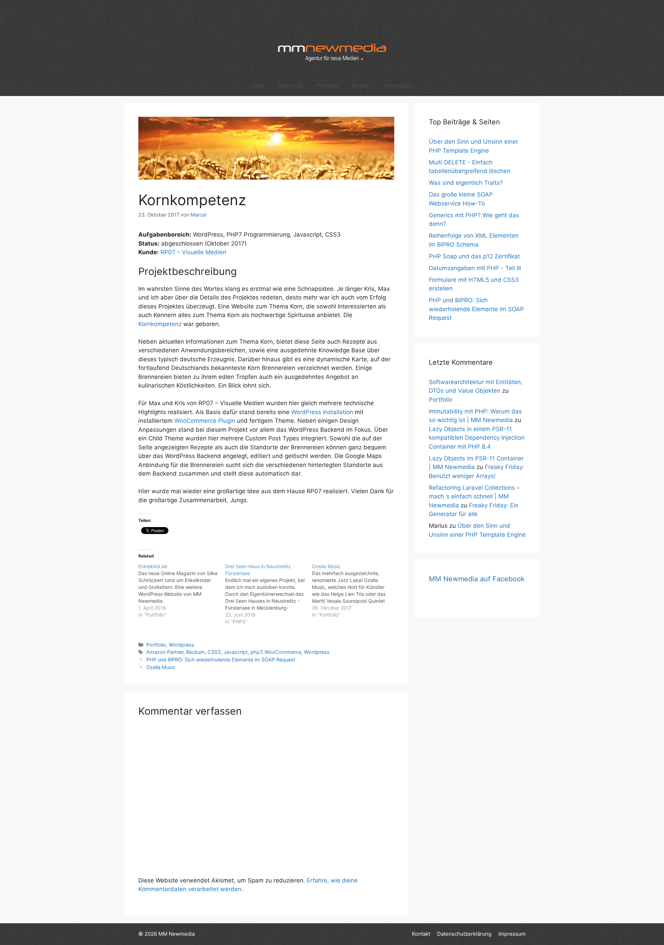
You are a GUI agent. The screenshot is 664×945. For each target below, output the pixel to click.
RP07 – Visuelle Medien (193, 252)
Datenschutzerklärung (464, 933)
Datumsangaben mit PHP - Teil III (475, 268)
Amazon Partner (164, 652)
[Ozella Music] (355, 590)
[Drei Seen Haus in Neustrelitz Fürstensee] (268, 594)
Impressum (398, 85)
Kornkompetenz (160, 324)
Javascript (235, 652)
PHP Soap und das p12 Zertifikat (474, 256)
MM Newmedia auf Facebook (477, 579)
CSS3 (214, 652)
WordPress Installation (322, 412)
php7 (256, 652)
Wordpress (181, 645)
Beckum (195, 652)
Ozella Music (161, 667)
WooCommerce (283, 652)
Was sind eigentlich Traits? (466, 182)
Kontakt (361, 85)
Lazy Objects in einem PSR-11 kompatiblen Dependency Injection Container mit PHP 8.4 (477, 438)
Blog (258, 85)
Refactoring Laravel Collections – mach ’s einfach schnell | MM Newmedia (474, 496)
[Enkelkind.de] (181, 590)
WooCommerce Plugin (204, 420)
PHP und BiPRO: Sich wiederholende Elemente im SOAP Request (220, 659)
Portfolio (327, 85)
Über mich (290, 85)
